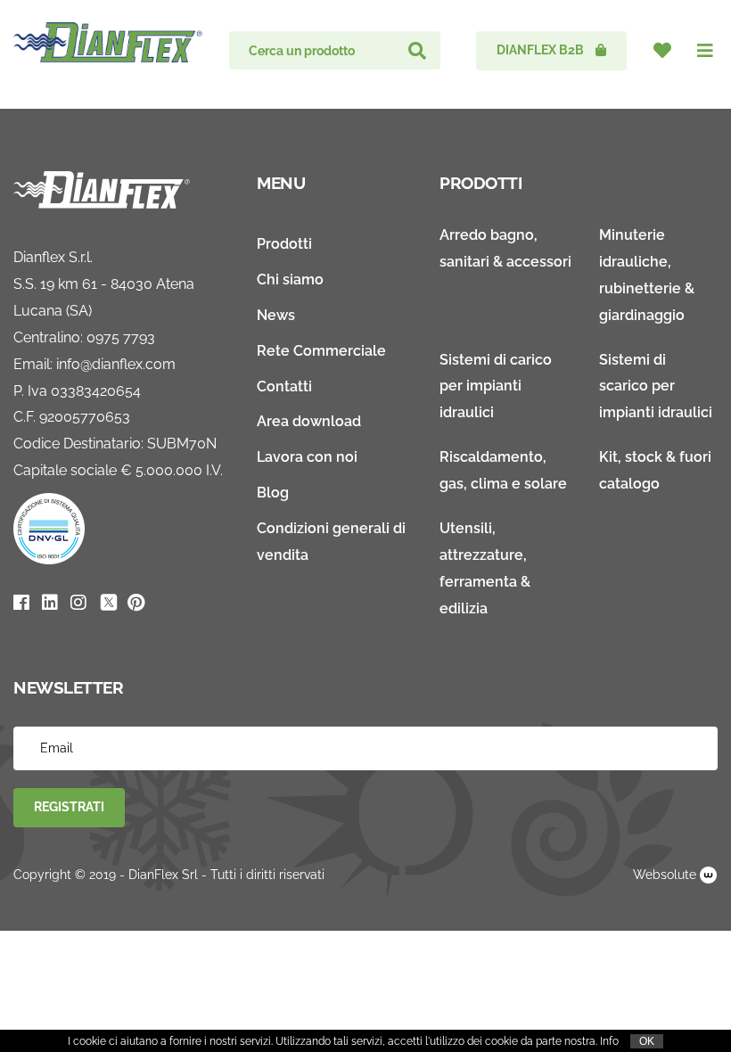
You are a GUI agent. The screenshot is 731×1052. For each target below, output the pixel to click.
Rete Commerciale (321, 350)
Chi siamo (290, 279)
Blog (273, 492)
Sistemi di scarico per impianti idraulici (655, 386)
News (276, 315)
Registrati (69, 807)
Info (609, 1041)
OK (646, 1041)
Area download (309, 421)
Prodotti (284, 243)
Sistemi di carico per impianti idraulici (495, 386)
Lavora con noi (307, 456)
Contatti (284, 386)
